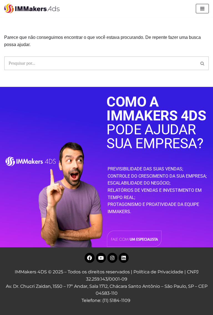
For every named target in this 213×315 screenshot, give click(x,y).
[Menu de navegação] (202, 8)
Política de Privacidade (158, 271)
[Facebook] (90, 258)
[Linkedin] (124, 258)
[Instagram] (112, 258)
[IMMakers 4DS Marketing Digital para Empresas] (33, 8)
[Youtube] (101, 258)
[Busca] (202, 63)
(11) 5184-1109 (116, 300)
